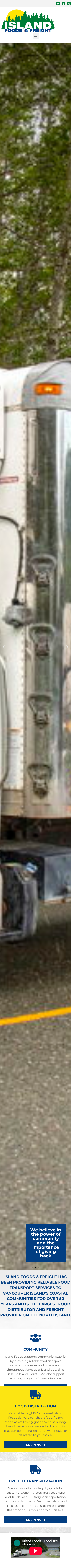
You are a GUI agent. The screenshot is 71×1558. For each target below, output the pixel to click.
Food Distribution (35, 1406)
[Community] (35, 1337)
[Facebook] (58, 3)
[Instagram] (69, 3)
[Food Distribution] (35, 1394)
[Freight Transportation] (35, 1469)
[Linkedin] (63, 3)
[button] (36, 36)
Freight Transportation (35, 1481)
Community (35, 1349)
